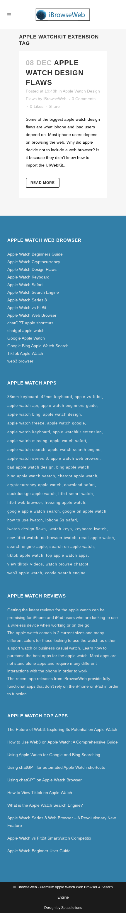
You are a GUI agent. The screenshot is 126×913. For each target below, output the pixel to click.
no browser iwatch (58, 538)
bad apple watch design (30, 467)
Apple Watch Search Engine (33, 292)
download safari (79, 485)
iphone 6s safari (61, 520)
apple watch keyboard (28, 432)
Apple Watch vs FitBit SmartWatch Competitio (49, 838)
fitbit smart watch (75, 493)
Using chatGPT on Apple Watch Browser (44, 780)
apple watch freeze (26, 423)
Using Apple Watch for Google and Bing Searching (53, 754)
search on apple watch (72, 546)
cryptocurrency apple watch (34, 485)
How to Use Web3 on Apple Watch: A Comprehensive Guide (62, 742)
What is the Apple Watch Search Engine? (45, 805)
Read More (42, 183)
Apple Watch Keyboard (28, 277)
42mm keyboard (56, 397)
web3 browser (20, 361)
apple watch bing (23, 414)
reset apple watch (96, 538)
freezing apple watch (65, 502)
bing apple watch (72, 467)
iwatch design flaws (26, 529)
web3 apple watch (24, 573)
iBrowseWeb (55, 98)
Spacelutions (71, 908)
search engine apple (27, 546)
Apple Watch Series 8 (27, 300)
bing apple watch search (31, 476)
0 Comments (84, 98)
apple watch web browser (75, 458)
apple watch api (22, 405)
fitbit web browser (24, 502)
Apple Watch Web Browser (32, 315)
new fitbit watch (22, 538)
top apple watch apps (67, 555)
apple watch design (62, 414)
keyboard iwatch (91, 529)
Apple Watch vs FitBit (26, 307)
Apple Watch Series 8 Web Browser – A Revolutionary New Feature (61, 821)
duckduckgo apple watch (31, 493)
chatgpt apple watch (26, 330)
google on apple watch (84, 511)
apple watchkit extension (77, 432)
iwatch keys (60, 529)
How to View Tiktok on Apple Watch (39, 792)
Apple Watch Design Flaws (55, 72)
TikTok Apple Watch (25, 353)
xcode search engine (65, 573)
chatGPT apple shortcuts (30, 322)
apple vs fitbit (88, 397)
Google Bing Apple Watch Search (38, 345)
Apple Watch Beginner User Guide (39, 850)
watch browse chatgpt (67, 564)
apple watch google (66, 423)
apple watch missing (27, 441)
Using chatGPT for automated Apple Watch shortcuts (56, 767)
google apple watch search (33, 511)
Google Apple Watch (26, 338)
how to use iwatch (25, 520)
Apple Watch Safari (24, 284)
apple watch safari (68, 441)
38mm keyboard (22, 397)
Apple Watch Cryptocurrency (33, 261)
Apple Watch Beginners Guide (35, 254)
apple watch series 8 (27, 458)
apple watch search (26, 449)
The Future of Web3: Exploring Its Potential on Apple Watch (62, 729)
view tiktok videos (25, 564)
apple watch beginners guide (69, 405)
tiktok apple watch (25, 555)
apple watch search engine (74, 449)
